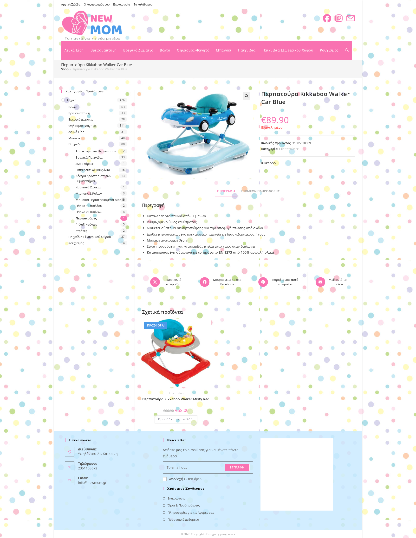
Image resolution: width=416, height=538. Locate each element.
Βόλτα (72, 107)
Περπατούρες (289, 149)
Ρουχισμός (76, 243)
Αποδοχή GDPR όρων (185, 479)
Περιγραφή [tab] (226, 191)
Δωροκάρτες (84, 163)
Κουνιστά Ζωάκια (88, 187)
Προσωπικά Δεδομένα (183, 519)
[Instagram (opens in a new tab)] (338, 18)
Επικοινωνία (121, 4)
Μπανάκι (74, 138)
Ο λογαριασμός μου (97, 4)
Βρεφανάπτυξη (79, 113)
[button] (246, 96)
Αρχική (71, 100)
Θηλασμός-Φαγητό (82, 125)
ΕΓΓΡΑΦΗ (237, 467)
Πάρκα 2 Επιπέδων (89, 212)
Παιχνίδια (75, 144)
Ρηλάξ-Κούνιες (86, 224)
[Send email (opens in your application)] (350, 18)
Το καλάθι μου (143, 4)
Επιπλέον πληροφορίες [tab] (260, 191)
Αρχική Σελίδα (70, 4)
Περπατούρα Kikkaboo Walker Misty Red (175, 399)
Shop (65, 69)
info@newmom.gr (92, 482)
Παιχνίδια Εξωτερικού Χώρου (89, 237)
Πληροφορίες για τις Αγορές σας (191, 512)
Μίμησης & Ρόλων (89, 193)
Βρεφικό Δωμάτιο (80, 119)
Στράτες (81, 231)
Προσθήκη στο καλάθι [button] (176, 419)
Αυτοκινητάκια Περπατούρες (96, 151)
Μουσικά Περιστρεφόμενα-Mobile (100, 200)
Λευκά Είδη (76, 132)
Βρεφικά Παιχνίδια (89, 157)
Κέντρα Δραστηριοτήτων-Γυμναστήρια (94, 178)
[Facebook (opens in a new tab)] (327, 18)
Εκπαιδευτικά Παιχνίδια (93, 170)
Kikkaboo (268, 163)
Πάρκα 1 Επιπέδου (89, 206)
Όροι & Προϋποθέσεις (184, 505)
